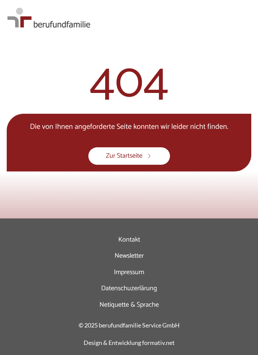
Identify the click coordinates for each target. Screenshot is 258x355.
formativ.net (158, 342)
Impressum (129, 272)
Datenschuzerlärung (129, 288)
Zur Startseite (124, 155)
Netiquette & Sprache (129, 304)
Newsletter (129, 255)
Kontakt (129, 239)
